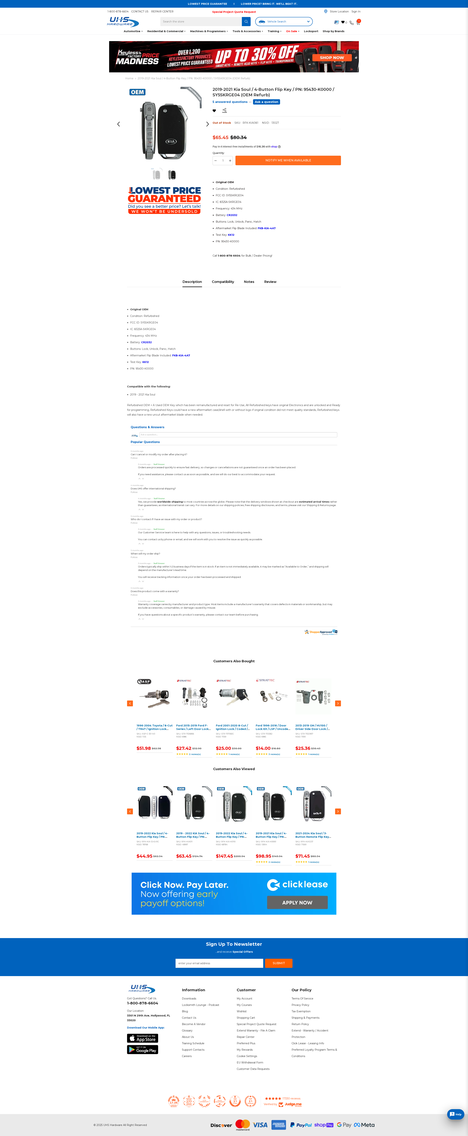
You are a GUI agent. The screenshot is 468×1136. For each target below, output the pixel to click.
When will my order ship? (145, 553)
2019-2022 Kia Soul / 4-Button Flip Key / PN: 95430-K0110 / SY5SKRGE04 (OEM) (232, 839)
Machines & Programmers (208, 31)
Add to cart (153, 700)
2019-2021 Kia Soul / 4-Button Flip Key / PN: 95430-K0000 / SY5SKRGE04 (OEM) (271, 839)
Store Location (339, 11)
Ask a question (266, 102)
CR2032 (232, 215)
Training (273, 31)
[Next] (208, 124)
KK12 (231, 234)
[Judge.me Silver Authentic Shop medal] (204, 1101)
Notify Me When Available (288, 160)
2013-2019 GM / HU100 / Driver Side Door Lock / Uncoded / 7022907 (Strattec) (311, 731)
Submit (279, 963)
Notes (249, 282)
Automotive (132, 31)
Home (129, 78)
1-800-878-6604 (118, 11)
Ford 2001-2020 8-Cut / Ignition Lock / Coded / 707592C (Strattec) (232, 729)
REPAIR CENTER (162, 11)
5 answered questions (230, 102)
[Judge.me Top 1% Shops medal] (235, 1101)
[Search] (246, 21)
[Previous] (119, 124)
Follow (134, 458)
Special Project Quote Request (234, 12)
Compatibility (223, 282)
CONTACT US (139, 11)
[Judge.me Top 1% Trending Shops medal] (250, 1101)
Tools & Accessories (247, 31)
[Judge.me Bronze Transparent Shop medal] (220, 1101)
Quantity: (218, 153)
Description (192, 282)
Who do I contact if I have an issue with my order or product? (166, 519)
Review (270, 282)
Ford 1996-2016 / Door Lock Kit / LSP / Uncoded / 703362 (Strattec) (274, 729)
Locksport (311, 31)
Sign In (356, 11)
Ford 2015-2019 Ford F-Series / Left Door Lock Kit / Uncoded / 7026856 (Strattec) (193, 731)
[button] (139, 478)
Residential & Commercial (165, 31)
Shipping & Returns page (321, 505)
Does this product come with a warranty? (155, 591)
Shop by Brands (333, 31)
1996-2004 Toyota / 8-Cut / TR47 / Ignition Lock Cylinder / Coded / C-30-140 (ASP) (155, 731)
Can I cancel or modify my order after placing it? (159, 454)
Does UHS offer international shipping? (153, 488)
